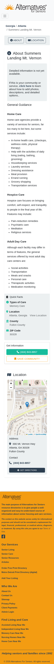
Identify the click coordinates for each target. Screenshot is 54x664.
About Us (6, 591)
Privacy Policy (8, 603)
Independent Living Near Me (15, 629)
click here (25, 86)
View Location (38, 315)
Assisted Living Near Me (13, 625)
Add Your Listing (10, 578)
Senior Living (8, 549)
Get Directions (28, 470)
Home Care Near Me (11, 641)
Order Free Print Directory (14, 568)
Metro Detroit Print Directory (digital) (19, 572)
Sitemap (5, 599)
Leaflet (30, 434)
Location (37, 40)
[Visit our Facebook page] (4, 536)
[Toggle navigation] (5, 16)
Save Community (28, 358)
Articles (5, 562)
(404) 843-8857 (28, 352)
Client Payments (9, 607)
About (17, 40)
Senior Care (7, 554)
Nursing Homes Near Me (13, 637)
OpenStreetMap (40, 434)
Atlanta (22, 26)
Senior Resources (10, 558)
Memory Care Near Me (12, 633)
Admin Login (8, 612)
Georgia (10, 26)
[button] (27, 404)
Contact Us (7, 595)
